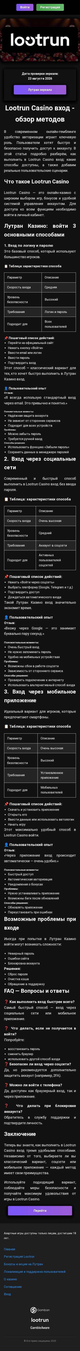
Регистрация (50, 7)
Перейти (40, 1211)
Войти (25, 7)
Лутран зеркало (40, 90)
